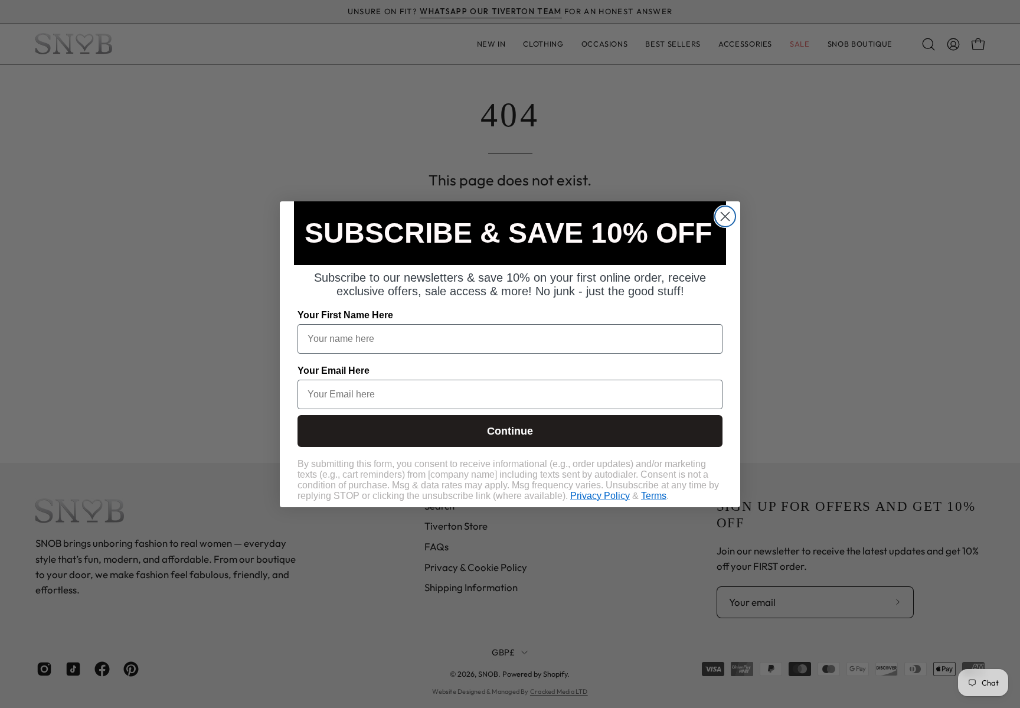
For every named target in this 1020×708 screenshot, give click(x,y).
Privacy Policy (600, 496)
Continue (510, 431)
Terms (653, 496)
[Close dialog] (725, 216)
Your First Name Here (345, 315)
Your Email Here (334, 371)
